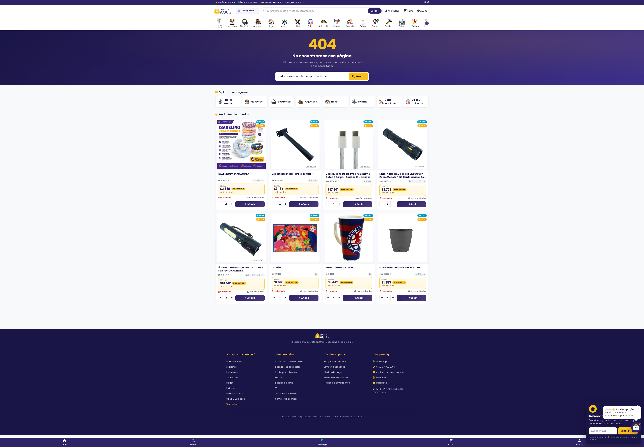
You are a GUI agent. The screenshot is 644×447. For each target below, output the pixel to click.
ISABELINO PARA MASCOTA (233, 174)
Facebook (381, 382)
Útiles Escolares (390, 101)
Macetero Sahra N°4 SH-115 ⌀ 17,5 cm (401, 267)
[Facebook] (428, 2)
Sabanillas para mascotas (289, 361)
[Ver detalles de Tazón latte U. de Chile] (349, 238)
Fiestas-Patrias (229, 101)
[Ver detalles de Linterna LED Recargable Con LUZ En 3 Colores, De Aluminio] (241, 238)
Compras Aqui (382, 354)
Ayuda (423, 10)
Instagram (381, 377)
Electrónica (284, 101)
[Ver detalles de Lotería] (295, 238)
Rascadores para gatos (287, 366)
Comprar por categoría (241, 354)
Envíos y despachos (334, 366)
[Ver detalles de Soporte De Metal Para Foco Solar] (295, 144)
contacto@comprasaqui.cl (390, 372)
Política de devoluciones (337, 382)
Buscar (375, 10)
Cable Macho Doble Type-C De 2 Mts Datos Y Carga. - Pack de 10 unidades (348, 175)
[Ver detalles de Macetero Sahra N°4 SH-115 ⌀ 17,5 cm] (402, 238)
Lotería (276, 267)
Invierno (362, 101)
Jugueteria (310, 101)
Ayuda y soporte (335, 354)
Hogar (334, 101)
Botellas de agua (284, 382)
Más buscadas (285, 354)
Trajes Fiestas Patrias (286, 393)
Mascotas (256, 101)
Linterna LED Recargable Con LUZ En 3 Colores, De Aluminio (240, 269)
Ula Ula (278, 377)
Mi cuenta (393, 10)
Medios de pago (332, 372)
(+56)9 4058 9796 (226, 2)
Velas (278, 388)
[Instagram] (425, 2)
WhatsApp (381, 361)
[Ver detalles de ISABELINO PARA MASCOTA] (241, 144)
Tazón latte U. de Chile (339, 267)
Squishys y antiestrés (286, 372)
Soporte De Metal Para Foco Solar (292, 174)
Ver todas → (233, 404)
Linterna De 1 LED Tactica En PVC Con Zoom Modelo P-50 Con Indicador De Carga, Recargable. (401, 177)
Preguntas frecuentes (335, 361)
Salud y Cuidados (417, 101)
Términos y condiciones (336, 377)
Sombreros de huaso (286, 398)
